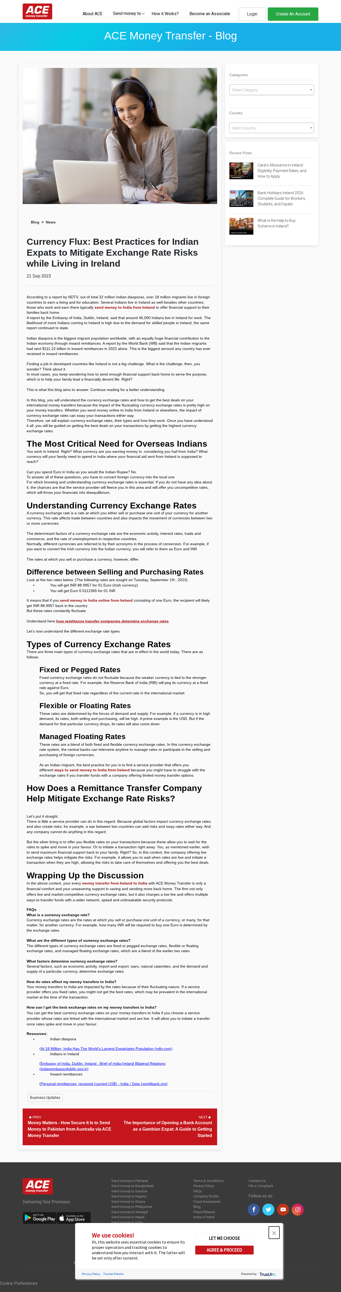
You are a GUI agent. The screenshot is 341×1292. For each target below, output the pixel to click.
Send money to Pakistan (129, 1181)
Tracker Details (113, 1274)
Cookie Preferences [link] (19, 1283)
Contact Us (257, 1181)
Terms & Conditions (208, 1181)
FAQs (197, 1191)
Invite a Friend (203, 1217)
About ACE (92, 13)
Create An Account (293, 14)
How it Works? (165, 13)
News (51, 222)
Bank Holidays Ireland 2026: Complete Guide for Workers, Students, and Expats (282, 198)
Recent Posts (240, 153)
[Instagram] (298, 1210)
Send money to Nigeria (128, 1196)
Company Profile (205, 1196)
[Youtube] (283, 1210)
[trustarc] (267, 1273)
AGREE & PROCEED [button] (224, 1250)
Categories (238, 75)
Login (252, 14)
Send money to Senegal (129, 1212)
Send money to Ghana (128, 1202)
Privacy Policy (203, 1186)
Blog (35, 222)
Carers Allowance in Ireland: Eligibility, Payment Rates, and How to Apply (282, 170)
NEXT (203, 1117)
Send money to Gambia (129, 1191)
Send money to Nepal (127, 1217)
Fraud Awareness (206, 1202)
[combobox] (127, 13)
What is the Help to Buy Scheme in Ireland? (277, 223)
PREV (36, 1117)
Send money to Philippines (131, 1207)
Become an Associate (209, 13)
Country (236, 113)
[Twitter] (268, 1210)
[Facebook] (254, 1210)
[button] (274, 1232)
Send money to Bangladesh (132, 1186)
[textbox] (127, 13)
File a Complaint (261, 1186)
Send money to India (127, 1222)
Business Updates (45, 1097)
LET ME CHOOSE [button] (224, 1238)
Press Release (204, 1212)
